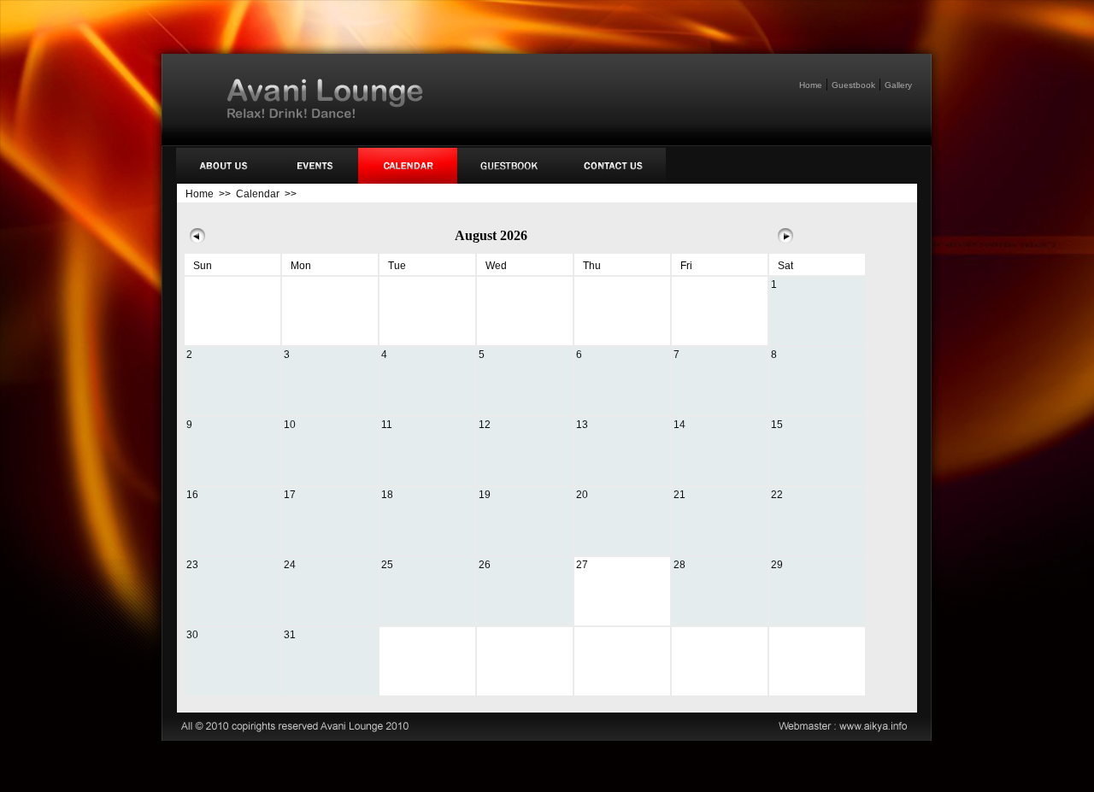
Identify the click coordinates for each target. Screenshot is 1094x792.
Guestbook (853, 85)
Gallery (898, 85)
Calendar (257, 194)
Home (810, 85)
